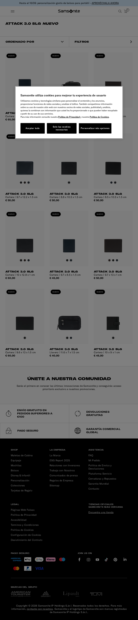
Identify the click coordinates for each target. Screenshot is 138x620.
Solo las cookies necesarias (62, 128)
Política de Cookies (99, 116)
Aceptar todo (33, 128)
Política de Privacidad (69, 116)
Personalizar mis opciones (95, 128)
